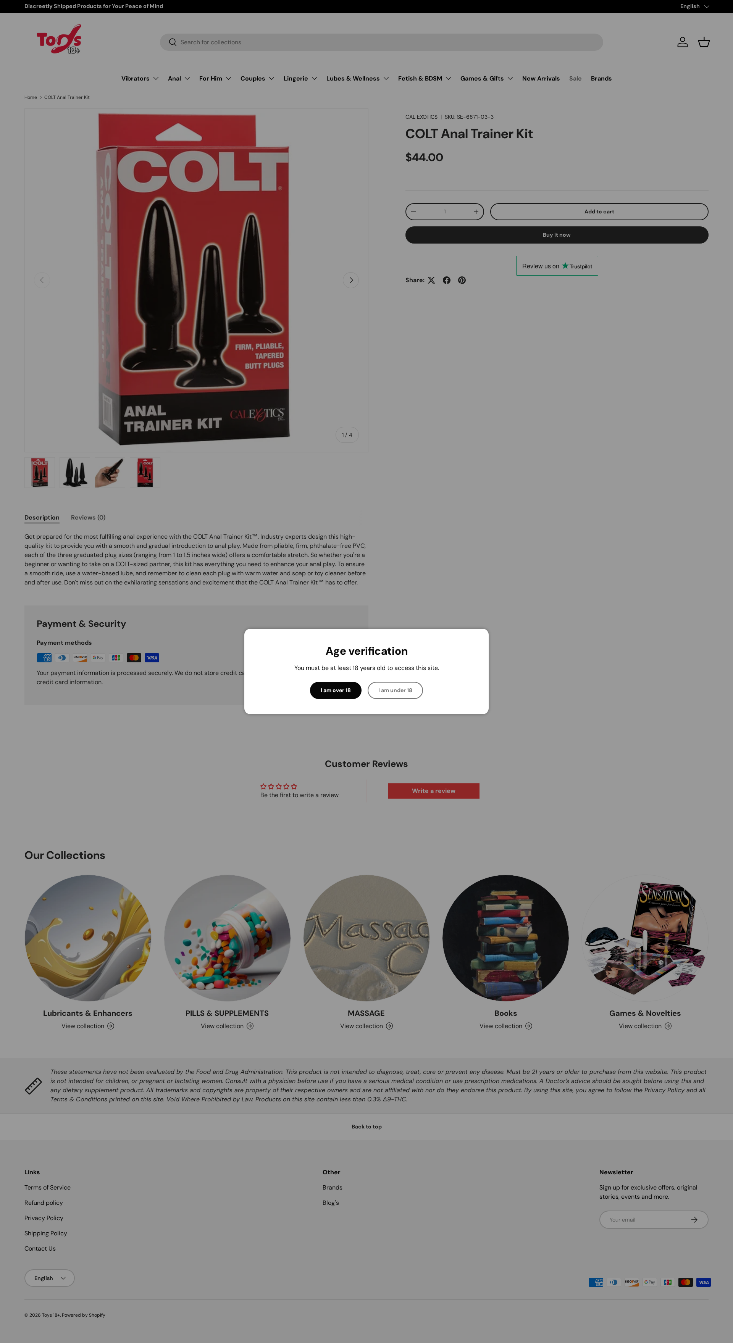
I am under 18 (395, 690)
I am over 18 (336, 690)
